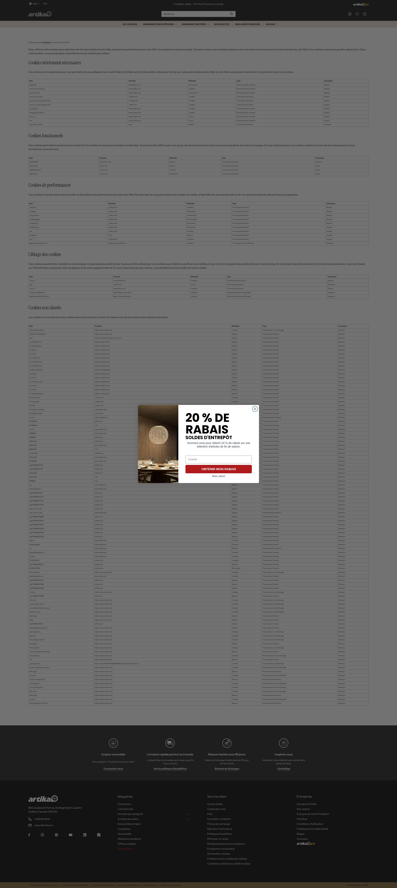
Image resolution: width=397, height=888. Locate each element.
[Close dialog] (255, 409)
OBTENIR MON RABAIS (218, 469)
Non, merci (218, 476)
